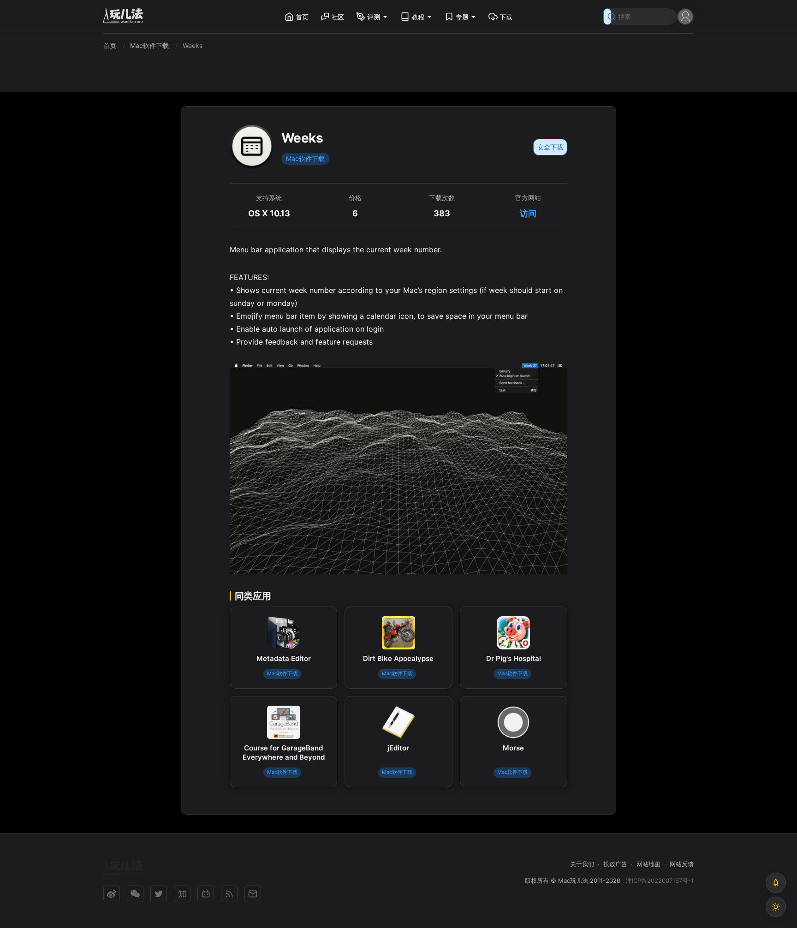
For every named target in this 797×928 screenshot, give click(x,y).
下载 (506, 17)
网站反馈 (682, 864)
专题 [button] (462, 17)
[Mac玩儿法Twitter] (158, 894)
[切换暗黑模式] (776, 907)
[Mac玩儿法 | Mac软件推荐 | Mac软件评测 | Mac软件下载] (126, 16)
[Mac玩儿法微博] (111, 894)
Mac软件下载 (305, 158)
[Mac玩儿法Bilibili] (205, 894)
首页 (302, 17)
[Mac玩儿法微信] (135, 894)
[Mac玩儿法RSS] (229, 894)
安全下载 (550, 147)
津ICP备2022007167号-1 (660, 880)
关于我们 (582, 864)
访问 (528, 213)
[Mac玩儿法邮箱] (252, 894)
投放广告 (615, 864)
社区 (338, 17)
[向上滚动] (776, 883)
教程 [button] (417, 17)
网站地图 (648, 864)
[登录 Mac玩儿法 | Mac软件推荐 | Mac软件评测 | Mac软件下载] (685, 16)
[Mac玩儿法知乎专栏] (182, 894)
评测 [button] (373, 17)
